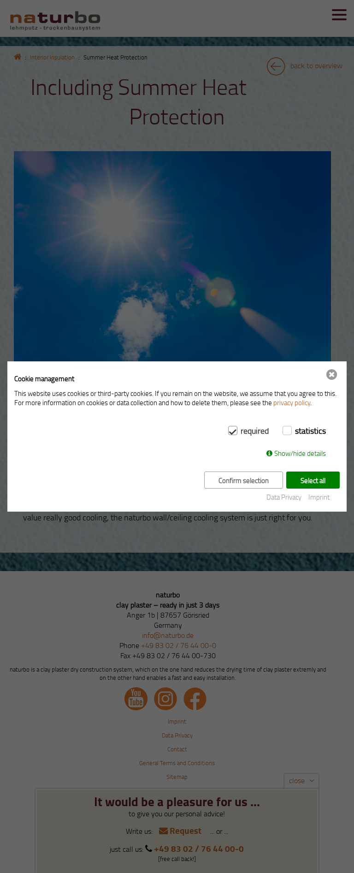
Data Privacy (283, 496)
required (255, 430)
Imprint (319, 496)
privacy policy (291, 402)
